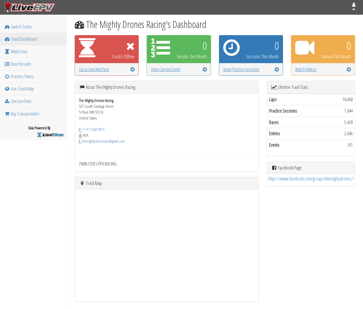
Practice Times (22, 76)
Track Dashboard (23, 39)
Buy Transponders (25, 113)
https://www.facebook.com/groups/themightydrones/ (310, 178)
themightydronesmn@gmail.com (103, 141)
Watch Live (18, 51)
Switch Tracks (21, 26)
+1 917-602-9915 (93, 129)
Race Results (20, 64)
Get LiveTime (20, 101)
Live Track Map (22, 88)
